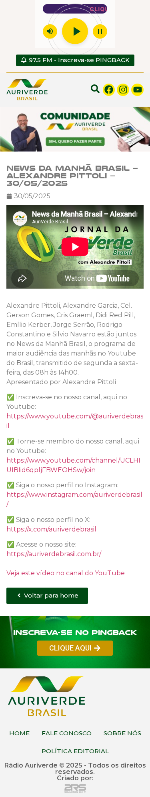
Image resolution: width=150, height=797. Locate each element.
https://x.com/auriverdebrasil (51, 529)
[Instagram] (123, 90)
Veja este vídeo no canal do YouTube (65, 572)
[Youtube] (137, 90)
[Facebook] (109, 90)
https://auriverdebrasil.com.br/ (53, 553)
